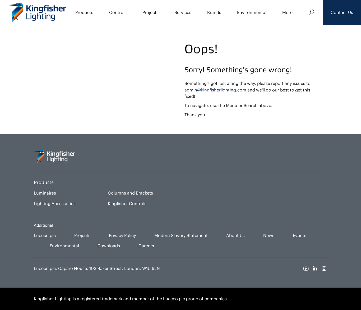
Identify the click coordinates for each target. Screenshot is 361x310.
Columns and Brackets (130, 193)
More (287, 12)
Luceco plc (45, 235)
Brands (214, 12)
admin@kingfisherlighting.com (215, 90)
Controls (118, 12)
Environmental (251, 12)
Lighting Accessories (55, 203)
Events (299, 235)
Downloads (109, 245)
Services (182, 12)
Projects (150, 12)
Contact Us (342, 12)
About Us (235, 235)
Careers (146, 245)
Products (84, 12)
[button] (342, 12)
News (268, 235)
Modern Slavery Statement (181, 235)
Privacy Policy (122, 235)
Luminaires (45, 193)
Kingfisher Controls (127, 203)
